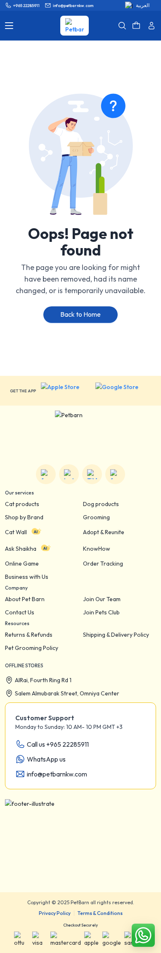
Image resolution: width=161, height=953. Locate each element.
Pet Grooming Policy (31, 648)
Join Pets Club (101, 612)
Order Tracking (103, 563)
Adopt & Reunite (103, 532)
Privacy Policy (55, 913)
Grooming (96, 517)
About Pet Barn (25, 599)
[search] (122, 25)
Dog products (101, 504)
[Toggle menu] (9, 25)
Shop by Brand (24, 517)
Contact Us (19, 612)
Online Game (22, 563)
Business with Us (26, 576)
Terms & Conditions (100, 913)
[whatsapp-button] (143, 935)
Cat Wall (16, 532)
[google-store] (123, 390)
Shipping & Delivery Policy (116, 634)
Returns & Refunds (28, 634)
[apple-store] (65, 390)
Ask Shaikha (20, 548)
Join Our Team (102, 599)
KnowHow (96, 548)
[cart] (136, 25)
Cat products (22, 504)
